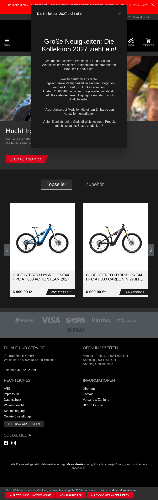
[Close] (119, 13)
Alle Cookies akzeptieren (110, 495)
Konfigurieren (71, 495)
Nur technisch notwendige (30, 495)
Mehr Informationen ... (125, 490)
